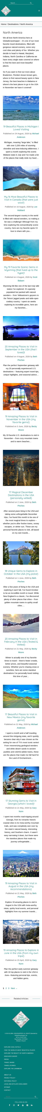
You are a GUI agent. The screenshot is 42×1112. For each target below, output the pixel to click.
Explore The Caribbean (13, 1068)
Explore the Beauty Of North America (18, 1053)
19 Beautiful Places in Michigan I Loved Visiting (21, 128)
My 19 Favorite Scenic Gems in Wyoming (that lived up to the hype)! (21, 270)
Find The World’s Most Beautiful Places (19, 1050)
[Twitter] (18, 1105)
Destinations (13, 24)
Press (6, 1059)
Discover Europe (10, 1056)
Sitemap (7, 1087)
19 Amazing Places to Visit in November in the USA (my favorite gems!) (21, 419)
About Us (7, 1075)
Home (3, 24)
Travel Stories (10, 1065)
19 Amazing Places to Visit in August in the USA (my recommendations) (21, 886)
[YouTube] (23, 1105)
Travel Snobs (9, 1062)
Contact (7, 1090)
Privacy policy (9, 1078)
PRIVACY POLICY (21, 1041)
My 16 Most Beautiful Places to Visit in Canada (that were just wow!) (21, 199)
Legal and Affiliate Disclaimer (15, 1084)
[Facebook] (9, 1105)
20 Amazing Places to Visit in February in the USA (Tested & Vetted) (21, 641)
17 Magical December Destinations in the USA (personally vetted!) (21, 495)
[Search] (31, 2)
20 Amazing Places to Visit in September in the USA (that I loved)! (21, 349)
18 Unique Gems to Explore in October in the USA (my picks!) (21, 572)
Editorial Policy (10, 1081)
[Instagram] (14, 1105)
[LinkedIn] (32, 1105)
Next (14, 988)
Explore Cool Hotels (12, 1047)
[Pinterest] (27, 1105)
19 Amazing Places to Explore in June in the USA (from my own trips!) (21, 953)
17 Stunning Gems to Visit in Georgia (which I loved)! (21, 802)
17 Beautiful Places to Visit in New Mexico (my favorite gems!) (21, 717)
